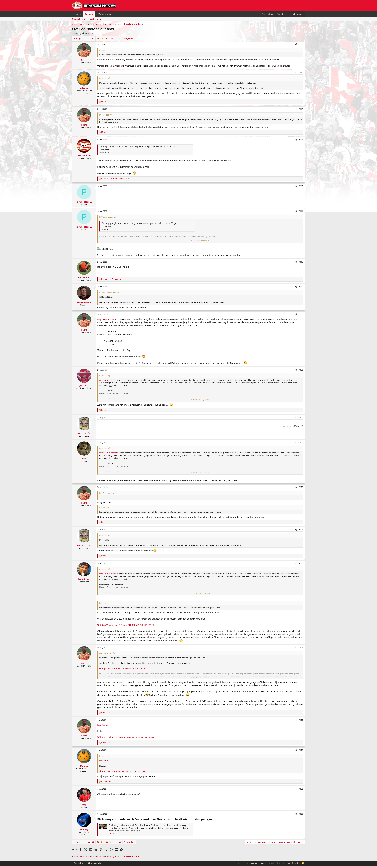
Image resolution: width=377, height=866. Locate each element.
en (111, 279)
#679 (301, 789)
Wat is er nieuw (105, 13)
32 (93, 38)
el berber (112, 319)
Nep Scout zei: (105, 653)
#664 (301, 139)
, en (115, 178)
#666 (301, 211)
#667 (301, 262)
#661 (301, 44)
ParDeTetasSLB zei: (107, 292)
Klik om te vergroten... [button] (200, 240)
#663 (301, 109)
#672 (301, 442)
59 (120, 38)
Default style (80, 863)
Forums (89, 13)
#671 (301, 417)
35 (107, 38)
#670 (301, 370)
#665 (301, 186)
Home (77, 13)
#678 (301, 750)
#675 (301, 563)
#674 (301, 529)
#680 (301, 814)
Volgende (128, 38)
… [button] (89, 38)
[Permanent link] (213, 819)
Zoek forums (95, 19)
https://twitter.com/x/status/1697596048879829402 (127, 737)
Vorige (78, 38)
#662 (301, 72)
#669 (301, 314)
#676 (301, 647)
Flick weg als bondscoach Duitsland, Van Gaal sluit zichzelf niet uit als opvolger (149, 825)
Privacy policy (274, 863)
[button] (116, 14)
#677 (301, 720)
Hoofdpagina (294, 863)
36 (111, 38)
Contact (240, 863)
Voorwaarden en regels (255, 863)
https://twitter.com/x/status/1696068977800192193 (127, 624)
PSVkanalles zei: (106, 217)
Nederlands (95, 863)
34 (102, 38)
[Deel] (296, 44)
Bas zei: (102, 507)
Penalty (78, 33)
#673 (301, 487)
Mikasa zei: (104, 50)
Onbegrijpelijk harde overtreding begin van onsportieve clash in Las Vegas (138, 146)
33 (98, 38)
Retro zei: (103, 78)
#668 (301, 287)
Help (284, 863)
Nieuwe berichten (80, 19)
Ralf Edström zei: (106, 493)
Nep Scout (102, 319)
